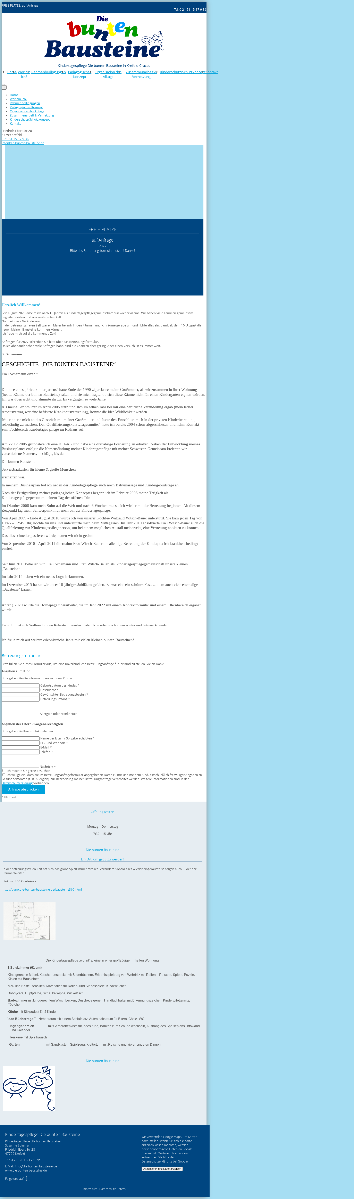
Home (12, 72)
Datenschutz (107, 1189)
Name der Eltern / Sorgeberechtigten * (67, 738)
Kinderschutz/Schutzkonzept (182, 72)
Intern (122, 1189)
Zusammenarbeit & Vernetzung (141, 74)
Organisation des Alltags (108, 74)
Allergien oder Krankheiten (58, 714)
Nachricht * (48, 766)
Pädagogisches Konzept (79, 74)
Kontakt (211, 72)
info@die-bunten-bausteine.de (23, 143)
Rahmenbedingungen (48, 72)
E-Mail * (46, 747)
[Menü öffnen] (3, 84)
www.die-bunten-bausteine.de (26, 1170)
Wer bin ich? (24, 74)
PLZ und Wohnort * (54, 743)
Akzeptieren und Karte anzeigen (162, 1168)
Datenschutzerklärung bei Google (165, 1161)
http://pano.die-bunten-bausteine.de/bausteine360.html (42, 889)
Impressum (90, 1189)
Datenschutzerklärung (17, 783)
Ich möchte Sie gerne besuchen (28, 771)
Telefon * (46, 752)
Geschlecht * (49, 690)
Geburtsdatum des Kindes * (59, 685)
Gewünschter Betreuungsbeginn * (64, 694)
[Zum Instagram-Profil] (28, 1178)
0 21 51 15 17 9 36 (15, 139)
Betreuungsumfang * (55, 699)
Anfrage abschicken (23, 789)
